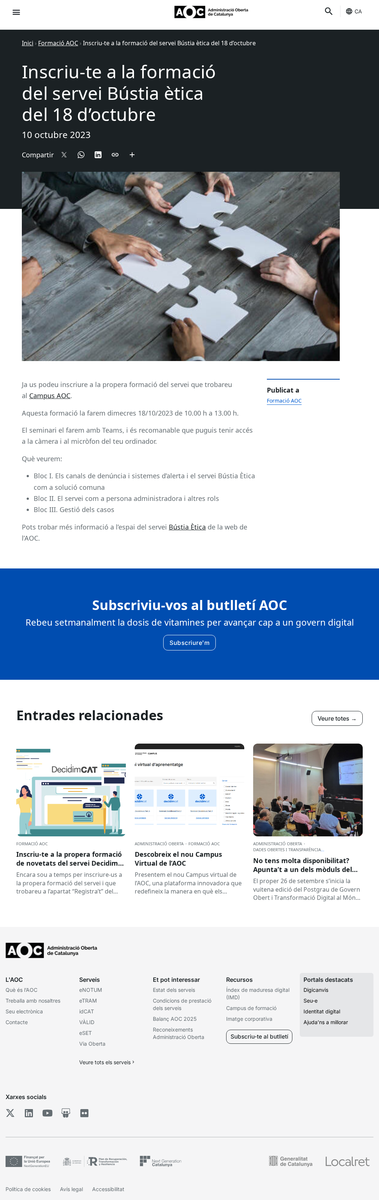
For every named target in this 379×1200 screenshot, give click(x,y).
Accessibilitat (108, 1189)
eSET (85, 1033)
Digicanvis (315, 990)
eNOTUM (90, 990)
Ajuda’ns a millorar (325, 1022)
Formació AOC (58, 43)
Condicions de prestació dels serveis (182, 1004)
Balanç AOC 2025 (175, 1019)
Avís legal (71, 1189)
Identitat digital (321, 1011)
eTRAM (88, 1000)
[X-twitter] (10, 1113)
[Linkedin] (28, 1113)
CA (358, 11)
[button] (16, 12)
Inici (27, 43)
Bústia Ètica (187, 526)
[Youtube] (47, 1113)
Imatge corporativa (249, 1019)
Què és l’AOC (21, 990)
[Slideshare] (65, 1113)
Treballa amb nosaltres (33, 1000)
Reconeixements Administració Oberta (178, 1033)
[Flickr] (84, 1113)
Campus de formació (251, 1008)
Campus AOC (49, 395)
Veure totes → (337, 718)
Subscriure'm (189, 642)
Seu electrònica (24, 1011)
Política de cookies (28, 1189)
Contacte (17, 1022)
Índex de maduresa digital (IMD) (257, 993)
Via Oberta (92, 1043)
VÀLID (86, 1022)
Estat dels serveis (174, 990)
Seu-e (310, 1000)
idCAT (86, 1011)
